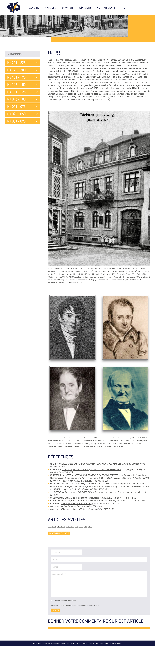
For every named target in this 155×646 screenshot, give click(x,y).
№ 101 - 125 (16, 92)
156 (90, 526)
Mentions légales (87, 643)
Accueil (34, 7)
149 (85, 526)
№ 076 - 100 (16, 99)
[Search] (125, 8)
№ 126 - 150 (16, 84)
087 (63, 526)
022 (49, 526)
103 (67, 526)
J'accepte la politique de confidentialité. (65, 601)
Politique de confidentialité (100, 643)
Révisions (85, 7)
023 (54, 526)
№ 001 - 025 (16, 121)
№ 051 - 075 (16, 106)
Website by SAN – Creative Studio (70, 643)
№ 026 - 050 (16, 114)
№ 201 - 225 (16, 62)
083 (58, 526)
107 (72, 526)
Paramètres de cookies (116, 643)
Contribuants (106, 7)
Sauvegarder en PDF (58, 533)
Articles (50, 7)
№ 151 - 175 (16, 77)
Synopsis (67, 7)
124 (81, 526)
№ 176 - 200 (16, 70)
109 (76, 526)
